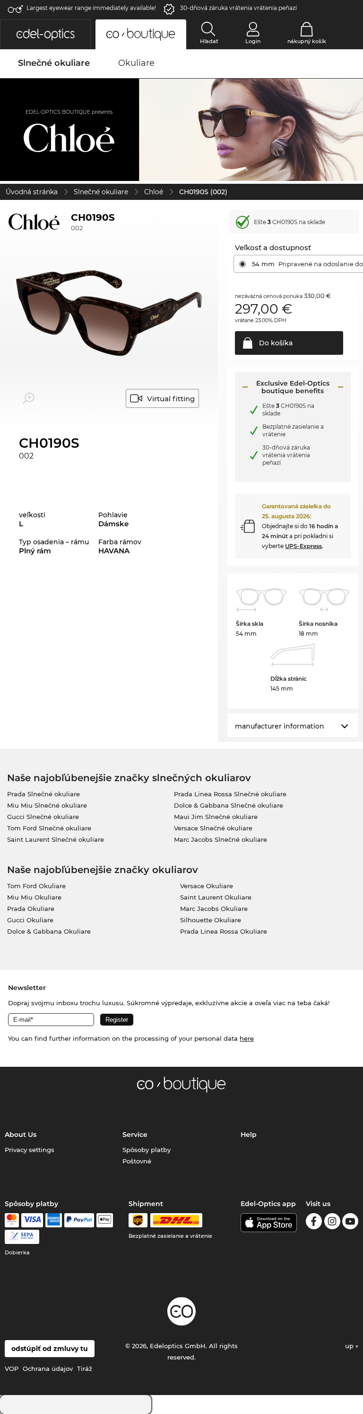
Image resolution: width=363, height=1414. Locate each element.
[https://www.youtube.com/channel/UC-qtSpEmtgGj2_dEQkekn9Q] (350, 1223)
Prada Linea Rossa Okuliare (223, 931)
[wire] (22, 1237)
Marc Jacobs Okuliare (214, 908)
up (350, 1346)
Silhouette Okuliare (210, 920)
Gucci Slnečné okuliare (43, 816)
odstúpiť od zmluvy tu (49, 1348)
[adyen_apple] (104, 1220)
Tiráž (84, 1368)
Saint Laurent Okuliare (215, 897)
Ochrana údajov (48, 1368)
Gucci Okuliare (30, 920)
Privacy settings (29, 1149)
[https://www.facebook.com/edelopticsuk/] (314, 1223)
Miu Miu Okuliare (34, 897)
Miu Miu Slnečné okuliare (47, 805)
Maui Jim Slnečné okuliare (216, 816)
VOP (11, 1368)
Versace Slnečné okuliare (213, 828)
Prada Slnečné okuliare (43, 794)
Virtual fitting (171, 398)
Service (134, 1134)
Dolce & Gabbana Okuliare (49, 931)
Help (249, 1134)
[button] (45, 34)
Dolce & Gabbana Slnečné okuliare (228, 805)
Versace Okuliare (206, 886)
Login (252, 41)
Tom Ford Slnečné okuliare (49, 828)
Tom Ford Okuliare (36, 886)
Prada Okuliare (30, 908)
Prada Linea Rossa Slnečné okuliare (230, 794)
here (247, 1038)
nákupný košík (306, 41)
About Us (20, 1134)
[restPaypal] (79, 1220)
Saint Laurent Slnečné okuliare (55, 839)
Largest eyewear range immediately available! (91, 7)
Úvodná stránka (32, 192)
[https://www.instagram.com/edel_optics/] (332, 1223)
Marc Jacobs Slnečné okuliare (220, 839)
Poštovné (136, 1161)
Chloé (153, 192)
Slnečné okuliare (101, 192)
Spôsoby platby (146, 1149)
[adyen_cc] (12, 1220)
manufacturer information (279, 726)
